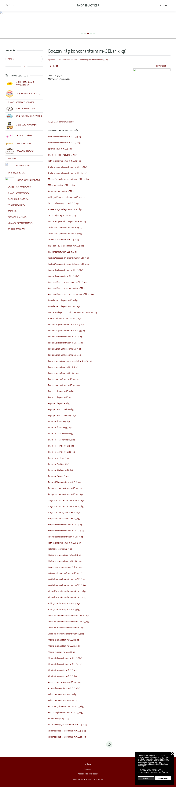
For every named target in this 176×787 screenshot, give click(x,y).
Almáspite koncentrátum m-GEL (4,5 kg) (65, 664)
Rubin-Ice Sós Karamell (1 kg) (60, 470)
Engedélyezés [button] (163, 778)
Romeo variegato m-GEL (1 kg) (61, 391)
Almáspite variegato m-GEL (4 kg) (62, 676)
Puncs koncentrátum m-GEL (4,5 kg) (63, 373)
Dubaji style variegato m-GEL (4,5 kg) (64, 306)
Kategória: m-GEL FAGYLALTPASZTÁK (61, 122)
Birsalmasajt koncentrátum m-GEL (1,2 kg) (66, 706)
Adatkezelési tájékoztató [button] (159, 772)
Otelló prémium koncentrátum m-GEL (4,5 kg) (67, 173)
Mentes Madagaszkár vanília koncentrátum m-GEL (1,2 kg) (72, 312)
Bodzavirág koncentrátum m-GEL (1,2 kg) (65, 712)
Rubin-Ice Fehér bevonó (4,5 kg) (61, 440)
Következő (161, 66)
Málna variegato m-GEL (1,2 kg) (61, 185)
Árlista (88, 764)
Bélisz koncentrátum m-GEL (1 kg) (62, 694)
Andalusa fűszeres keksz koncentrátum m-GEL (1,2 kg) (71, 294)
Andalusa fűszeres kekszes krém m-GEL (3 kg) (67, 282)
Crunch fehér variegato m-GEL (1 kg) (63, 203)
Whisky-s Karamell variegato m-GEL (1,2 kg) (66, 197)
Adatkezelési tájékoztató (88, 774)
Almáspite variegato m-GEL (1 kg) (62, 670)
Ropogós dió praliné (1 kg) (59, 403)
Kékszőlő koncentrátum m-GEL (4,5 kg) (64, 137)
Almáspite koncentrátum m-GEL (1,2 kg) (65, 658)
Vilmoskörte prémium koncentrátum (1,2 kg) (67, 591)
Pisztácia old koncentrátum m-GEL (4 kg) (65, 343)
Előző (55, 66)
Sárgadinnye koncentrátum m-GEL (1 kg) (65, 525)
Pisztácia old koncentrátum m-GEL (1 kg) (65, 337)
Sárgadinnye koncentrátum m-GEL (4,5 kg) (66, 531)
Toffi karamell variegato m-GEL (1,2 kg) (64, 543)
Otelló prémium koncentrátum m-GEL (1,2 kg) (67, 167)
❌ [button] (172, 753)
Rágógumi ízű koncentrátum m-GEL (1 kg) (66, 246)
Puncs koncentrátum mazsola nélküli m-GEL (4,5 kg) (70, 361)
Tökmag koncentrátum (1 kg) (60, 549)
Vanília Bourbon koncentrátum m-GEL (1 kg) (67, 579)
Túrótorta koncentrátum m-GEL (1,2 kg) (64, 555)
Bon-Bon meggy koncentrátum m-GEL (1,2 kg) (67, 725)
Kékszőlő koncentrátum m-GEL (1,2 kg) (64, 143)
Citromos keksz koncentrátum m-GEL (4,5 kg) (67, 737)
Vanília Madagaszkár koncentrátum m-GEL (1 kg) (68, 258)
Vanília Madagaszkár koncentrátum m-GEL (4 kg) (69, 264)
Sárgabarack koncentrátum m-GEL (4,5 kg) (66, 506)
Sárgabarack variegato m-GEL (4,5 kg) (64, 519)
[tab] (82, 33)
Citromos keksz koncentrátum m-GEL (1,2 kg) (67, 731)
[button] (151, 93)
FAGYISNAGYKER (88, 5)
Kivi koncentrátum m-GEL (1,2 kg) (62, 252)
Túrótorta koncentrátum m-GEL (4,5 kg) (65, 561)
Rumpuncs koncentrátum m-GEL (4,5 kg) (65, 494)
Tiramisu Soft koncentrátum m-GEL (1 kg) (65, 537)
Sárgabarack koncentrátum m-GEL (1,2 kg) (66, 500)
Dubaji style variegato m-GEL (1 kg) (63, 300)
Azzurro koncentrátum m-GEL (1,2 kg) (64, 688)
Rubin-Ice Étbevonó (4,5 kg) (60, 428)
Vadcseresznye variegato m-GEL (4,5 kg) (65, 209)
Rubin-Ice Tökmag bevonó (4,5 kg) (62, 155)
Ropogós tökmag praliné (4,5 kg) (62, 415)
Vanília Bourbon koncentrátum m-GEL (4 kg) (67, 585)
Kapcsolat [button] (165, 5)
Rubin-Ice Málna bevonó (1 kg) (61, 446)
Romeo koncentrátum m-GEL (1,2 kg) (63, 379)
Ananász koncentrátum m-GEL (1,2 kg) (64, 682)
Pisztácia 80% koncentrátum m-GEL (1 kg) (66, 325)
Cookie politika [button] (143, 772)
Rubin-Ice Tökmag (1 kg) (58, 476)
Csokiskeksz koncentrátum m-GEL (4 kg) (65, 228)
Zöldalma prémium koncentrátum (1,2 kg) (66, 628)
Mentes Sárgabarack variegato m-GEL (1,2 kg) (67, 221)
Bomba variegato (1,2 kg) (58, 719)
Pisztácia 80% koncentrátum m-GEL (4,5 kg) (67, 331)
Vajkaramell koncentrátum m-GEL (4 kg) (65, 573)
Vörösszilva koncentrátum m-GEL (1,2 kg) (65, 270)
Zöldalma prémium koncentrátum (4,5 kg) (66, 634)
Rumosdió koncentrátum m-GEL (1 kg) (64, 482)
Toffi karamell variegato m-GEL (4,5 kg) (65, 161)
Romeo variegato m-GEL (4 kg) (61, 397)
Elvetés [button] (145, 778)
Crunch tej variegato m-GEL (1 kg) (62, 215)
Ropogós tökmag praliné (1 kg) (61, 409)
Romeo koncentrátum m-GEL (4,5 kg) (64, 385)
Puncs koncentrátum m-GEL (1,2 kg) (63, 367)
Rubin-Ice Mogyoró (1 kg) (59, 458)
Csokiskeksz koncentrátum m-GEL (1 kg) (65, 234)
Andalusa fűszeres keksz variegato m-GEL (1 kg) (68, 288)
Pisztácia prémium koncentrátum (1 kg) (64, 349)
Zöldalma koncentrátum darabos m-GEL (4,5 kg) (68, 622)
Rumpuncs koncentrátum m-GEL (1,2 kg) (65, 488)
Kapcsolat (88, 769)
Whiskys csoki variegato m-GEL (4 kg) (64, 609)
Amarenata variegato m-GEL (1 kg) (62, 191)
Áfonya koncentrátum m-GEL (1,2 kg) (63, 640)
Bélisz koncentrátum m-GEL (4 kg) (62, 700)
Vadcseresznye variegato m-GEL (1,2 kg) (65, 567)
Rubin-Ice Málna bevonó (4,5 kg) (62, 452)
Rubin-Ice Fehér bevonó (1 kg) (60, 434)
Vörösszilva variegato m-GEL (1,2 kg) (63, 276)
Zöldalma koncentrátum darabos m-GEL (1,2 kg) (68, 615)
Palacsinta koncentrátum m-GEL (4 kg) (64, 318)
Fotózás (10, 5)
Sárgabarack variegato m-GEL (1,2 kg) (64, 512)
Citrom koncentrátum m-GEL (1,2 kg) (63, 240)
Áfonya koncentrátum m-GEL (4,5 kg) (64, 646)
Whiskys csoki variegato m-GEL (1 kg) (64, 603)
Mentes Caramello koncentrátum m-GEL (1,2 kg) (68, 179)
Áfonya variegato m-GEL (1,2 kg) (61, 652)
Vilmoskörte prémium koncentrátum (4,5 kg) (67, 597)
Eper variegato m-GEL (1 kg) (60, 149)
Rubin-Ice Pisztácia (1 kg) (58, 464)
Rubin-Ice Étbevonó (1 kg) (59, 422)
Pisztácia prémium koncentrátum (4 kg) (65, 355)
